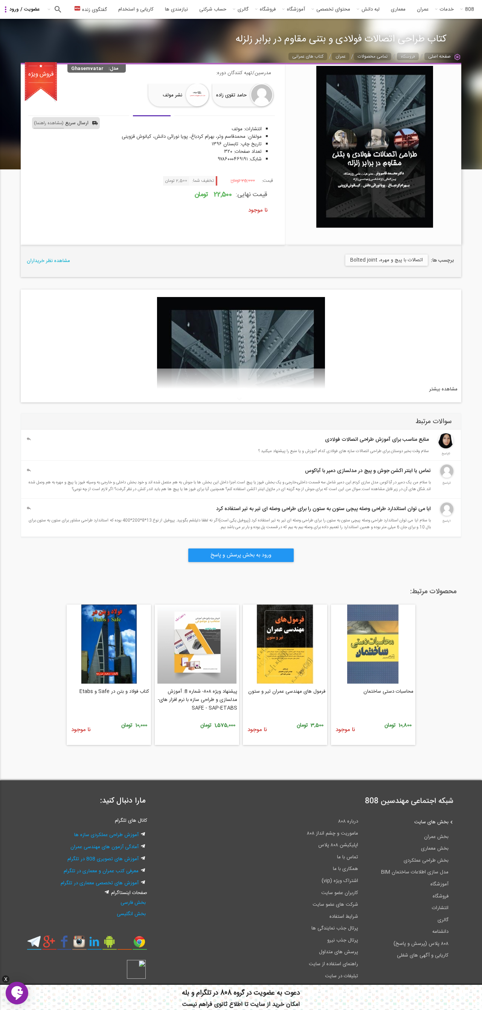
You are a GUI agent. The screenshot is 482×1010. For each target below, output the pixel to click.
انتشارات (440, 908)
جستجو (57, 9)
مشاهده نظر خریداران (48, 261)
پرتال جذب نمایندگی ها (334, 928)
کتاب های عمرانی (307, 56)
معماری (398, 9)
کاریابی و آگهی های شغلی (422, 955)
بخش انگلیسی (131, 914)
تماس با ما (347, 857)
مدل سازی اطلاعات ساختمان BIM (414, 872)
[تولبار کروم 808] (139, 944)
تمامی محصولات (372, 56)
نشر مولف (172, 95)
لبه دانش (371, 9)
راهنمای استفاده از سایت (333, 964)
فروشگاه (268, 9)
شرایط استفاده (343, 917)
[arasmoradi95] (446, 476)
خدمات (447, 9)
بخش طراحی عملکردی (426, 860)
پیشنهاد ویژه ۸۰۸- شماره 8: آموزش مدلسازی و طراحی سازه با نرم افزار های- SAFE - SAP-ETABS (197, 699)
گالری (243, 9)
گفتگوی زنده (94, 10)
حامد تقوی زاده (231, 95)
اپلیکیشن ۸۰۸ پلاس (338, 845)
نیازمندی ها (176, 9)
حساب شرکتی (212, 9)
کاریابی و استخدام (136, 9)
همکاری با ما (345, 869)
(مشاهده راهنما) (49, 123)
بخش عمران (436, 837)
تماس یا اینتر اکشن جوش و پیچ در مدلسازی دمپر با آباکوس (368, 470)
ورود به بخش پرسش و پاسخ (241, 555)
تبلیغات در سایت (341, 976)
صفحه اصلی (439, 56)
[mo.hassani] (446, 514)
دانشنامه (440, 932)
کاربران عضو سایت (339, 893)
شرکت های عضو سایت (335, 904)
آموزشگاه (296, 9)
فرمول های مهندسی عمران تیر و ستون (286, 691)
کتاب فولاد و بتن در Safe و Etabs (114, 691)
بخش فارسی (133, 903)
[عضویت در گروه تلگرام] (34, 944)
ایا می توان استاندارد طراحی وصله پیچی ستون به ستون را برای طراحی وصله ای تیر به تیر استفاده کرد (323, 508)
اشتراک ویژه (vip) (340, 881)
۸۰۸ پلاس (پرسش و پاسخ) (421, 944)
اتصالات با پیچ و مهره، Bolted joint (386, 260)
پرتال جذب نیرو (342, 940)
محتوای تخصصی (333, 9)
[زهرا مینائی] (445, 447)
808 (469, 9)
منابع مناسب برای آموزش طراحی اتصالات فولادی (377, 439)
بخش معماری (434, 848)
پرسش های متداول (338, 952)
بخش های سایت (431, 822)
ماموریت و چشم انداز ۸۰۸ (332, 833)
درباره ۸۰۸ (348, 821)
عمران (423, 9)
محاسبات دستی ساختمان (388, 691)
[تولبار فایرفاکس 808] (124, 944)
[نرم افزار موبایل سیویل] (109, 944)
